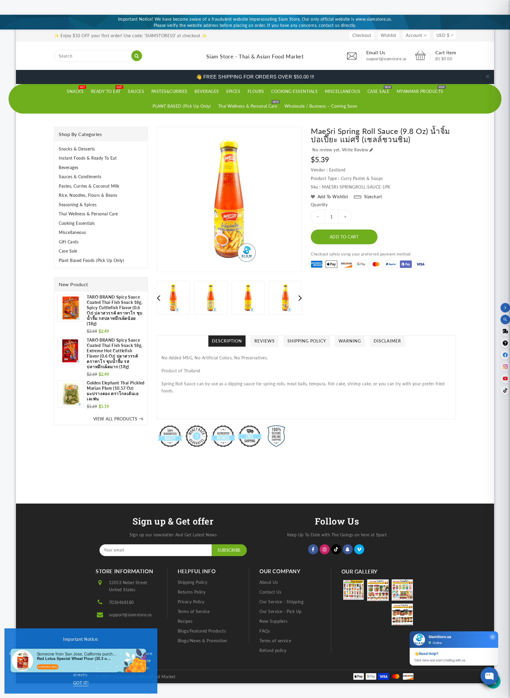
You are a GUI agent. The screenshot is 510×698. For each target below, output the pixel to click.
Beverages (69, 167)
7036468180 (121, 602)
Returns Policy (192, 591)
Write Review (355, 149)
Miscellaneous (72, 232)
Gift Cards (69, 241)
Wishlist (388, 35)
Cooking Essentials (77, 223)
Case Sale (68, 250)
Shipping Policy (192, 582)
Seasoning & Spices (78, 204)
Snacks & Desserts (77, 148)
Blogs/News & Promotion (202, 640)
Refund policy (273, 650)
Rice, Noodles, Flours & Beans (88, 195)
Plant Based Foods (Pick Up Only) (91, 260)
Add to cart (344, 236)
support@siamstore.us (130, 614)
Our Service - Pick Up (280, 611)
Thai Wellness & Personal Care (88, 213)
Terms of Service (194, 611)
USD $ (443, 35)
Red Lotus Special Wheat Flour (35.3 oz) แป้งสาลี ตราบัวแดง (74, 658)
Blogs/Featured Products (202, 630)
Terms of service (275, 640)
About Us (268, 582)
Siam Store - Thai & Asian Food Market (254, 56)
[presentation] (158, 298)
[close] (487, 76)
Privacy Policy (191, 601)
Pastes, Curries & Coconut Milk (89, 186)
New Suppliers (273, 621)
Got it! (81, 682)
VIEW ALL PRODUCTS (115, 418)
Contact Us (270, 591)
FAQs (264, 630)
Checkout (361, 35)
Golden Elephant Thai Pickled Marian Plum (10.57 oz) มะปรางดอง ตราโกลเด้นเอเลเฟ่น (116, 390)
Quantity (319, 205)
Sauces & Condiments (80, 176)
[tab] (101, 149)
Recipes (185, 621)
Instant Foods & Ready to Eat (88, 157)
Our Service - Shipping (281, 601)
